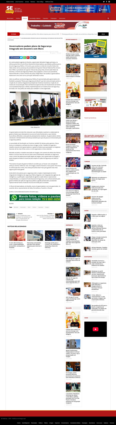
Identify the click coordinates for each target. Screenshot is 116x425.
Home (18, 423)
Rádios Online (10, 1)
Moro (43, 51)
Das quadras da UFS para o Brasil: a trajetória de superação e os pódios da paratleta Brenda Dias (99, 308)
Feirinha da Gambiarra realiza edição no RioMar (73, 75)
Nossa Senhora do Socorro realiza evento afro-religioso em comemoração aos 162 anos (72, 171)
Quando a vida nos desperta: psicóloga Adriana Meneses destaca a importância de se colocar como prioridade (99, 228)
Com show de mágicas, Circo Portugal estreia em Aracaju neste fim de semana (73, 193)
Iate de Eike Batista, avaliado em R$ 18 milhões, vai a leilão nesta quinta (45, 217)
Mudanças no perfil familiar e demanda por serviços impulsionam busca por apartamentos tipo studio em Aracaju (99, 274)
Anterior (20, 213)
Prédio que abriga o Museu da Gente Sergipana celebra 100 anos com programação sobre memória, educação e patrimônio (73, 124)
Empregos (54, 18)
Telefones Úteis (49, 1)
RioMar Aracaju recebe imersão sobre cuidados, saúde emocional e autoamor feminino (73, 56)
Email (59, 53)
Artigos (51, 423)
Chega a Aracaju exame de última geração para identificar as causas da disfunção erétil (99, 239)
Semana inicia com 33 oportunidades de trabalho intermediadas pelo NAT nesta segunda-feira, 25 (73, 241)
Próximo (50, 213)
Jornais (27, 1)
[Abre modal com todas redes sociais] (34, 57)
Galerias (106, 423)
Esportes (45, 18)
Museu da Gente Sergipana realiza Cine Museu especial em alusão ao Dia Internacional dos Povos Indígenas (73, 148)
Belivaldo (33, 51)
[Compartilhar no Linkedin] (31, 57)
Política (18, 18)
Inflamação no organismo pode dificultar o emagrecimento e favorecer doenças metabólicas (99, 286)
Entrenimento (65, 423)
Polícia (25, 18)
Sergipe (56, 51)
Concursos (62, 18)
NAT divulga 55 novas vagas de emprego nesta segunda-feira (73, 298)
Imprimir (54, 53)
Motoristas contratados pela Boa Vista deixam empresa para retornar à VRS (22, 34)
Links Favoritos (19, 1)
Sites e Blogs (40, 1)
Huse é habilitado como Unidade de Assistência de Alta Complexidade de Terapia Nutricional (24, 218)
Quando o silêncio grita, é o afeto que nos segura (99, 215)
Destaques (21, 51)
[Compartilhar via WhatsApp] (24, 57)
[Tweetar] (21, 57)
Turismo (112, 423)
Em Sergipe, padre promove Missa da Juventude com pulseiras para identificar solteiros (73, 375)
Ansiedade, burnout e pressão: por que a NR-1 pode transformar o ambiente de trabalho (99, 263)
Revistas (33, 1)
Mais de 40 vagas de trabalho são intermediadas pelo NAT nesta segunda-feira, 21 (73, 280)
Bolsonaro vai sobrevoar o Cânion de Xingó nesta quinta (99, 179)
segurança (51, 51)
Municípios (10, 18)
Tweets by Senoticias (90, 118)
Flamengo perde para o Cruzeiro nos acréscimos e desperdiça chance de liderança (66, 34)
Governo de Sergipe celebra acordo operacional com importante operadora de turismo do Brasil (99, 200)
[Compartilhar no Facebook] (15, 57)
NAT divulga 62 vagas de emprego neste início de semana (73, 260)
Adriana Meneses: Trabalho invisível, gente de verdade (99, 248)
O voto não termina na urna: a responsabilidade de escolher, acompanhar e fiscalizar (17, 245)
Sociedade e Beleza (34, 18)
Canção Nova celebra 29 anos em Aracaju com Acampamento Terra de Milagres (73, 102)
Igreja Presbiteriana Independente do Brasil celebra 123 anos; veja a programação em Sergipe (73, 353)
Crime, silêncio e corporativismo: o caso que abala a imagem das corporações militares (99, 297)
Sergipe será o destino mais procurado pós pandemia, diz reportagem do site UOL (99, 188)
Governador (39, 51)
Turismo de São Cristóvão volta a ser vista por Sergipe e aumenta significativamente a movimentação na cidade (99, 168)
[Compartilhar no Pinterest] (27, 57)
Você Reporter (26, 423)
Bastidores (92, 423)
